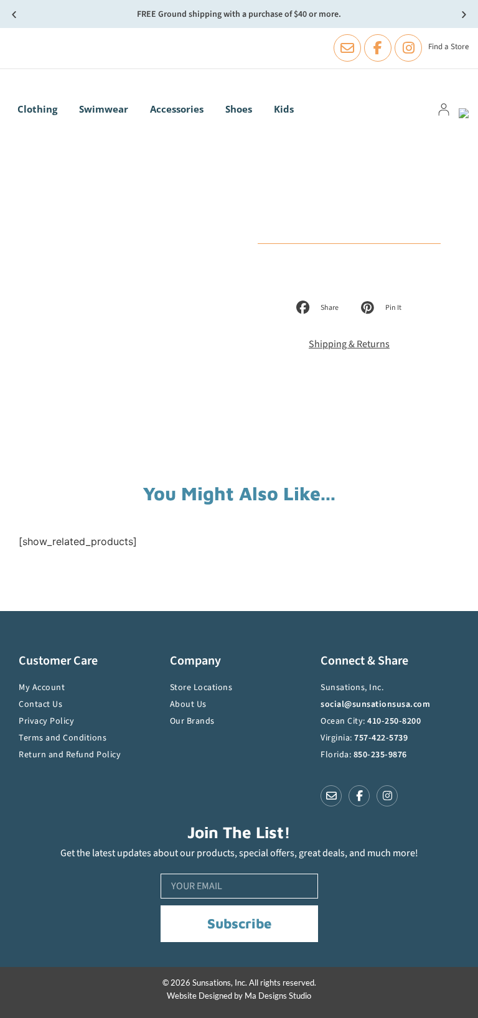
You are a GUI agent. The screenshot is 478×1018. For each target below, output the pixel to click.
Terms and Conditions (62, 738)
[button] (14, 14)
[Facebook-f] (377, 48)
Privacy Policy (46, 721)
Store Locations (201, 687)
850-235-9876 (380, 755)
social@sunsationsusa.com (375, 704)
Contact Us (40, 704)
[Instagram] (408, 48)
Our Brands (192, 721)
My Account (42, 687)
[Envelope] (347, 48)
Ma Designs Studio (278, 996)
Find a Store (448, 46)
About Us (188, 704)
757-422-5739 (381, 738)
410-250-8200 (394, 721)
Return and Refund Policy (70, 755)
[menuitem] (40, 109)
